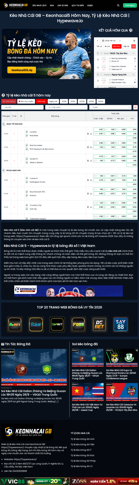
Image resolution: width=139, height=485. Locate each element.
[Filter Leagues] (134, 41)
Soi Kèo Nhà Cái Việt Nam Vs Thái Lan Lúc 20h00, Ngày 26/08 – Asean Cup (87, 407)
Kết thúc (116, 46)
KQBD (90, 5)
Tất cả (99, 46)
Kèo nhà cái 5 (40, 5)
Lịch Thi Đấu (78, 5)
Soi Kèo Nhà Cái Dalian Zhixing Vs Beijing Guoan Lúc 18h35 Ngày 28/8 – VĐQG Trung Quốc (33, 392)
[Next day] (120, 41)
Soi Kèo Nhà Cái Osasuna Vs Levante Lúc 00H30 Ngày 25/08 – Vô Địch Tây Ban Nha (121, 407)
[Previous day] (97, 41)
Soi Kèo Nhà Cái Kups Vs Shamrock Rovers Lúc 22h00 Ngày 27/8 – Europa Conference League (121, 374)
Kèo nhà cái (114, 250)
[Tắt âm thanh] (135, 107)
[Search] (118, 5)
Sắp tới (126, 46)
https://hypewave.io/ (27, 236)
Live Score (63, 5)
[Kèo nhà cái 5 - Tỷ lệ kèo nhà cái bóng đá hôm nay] (15, 5)
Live (108, 46)
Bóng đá (8, 250)
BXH (52, 5)
